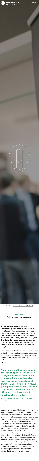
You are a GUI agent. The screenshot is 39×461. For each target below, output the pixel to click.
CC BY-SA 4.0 (29, 305)
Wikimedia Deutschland (6, 2)
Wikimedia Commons (19, 305)
